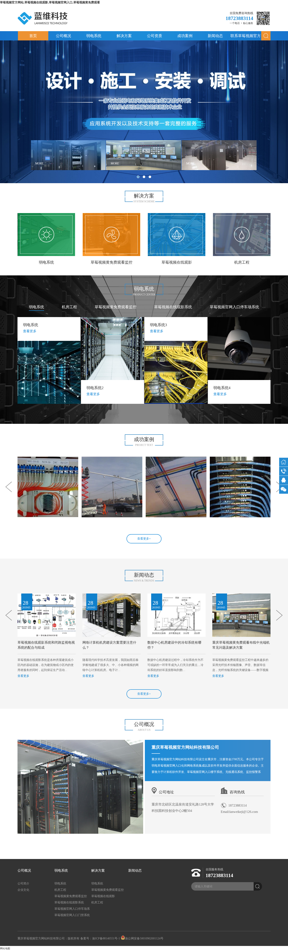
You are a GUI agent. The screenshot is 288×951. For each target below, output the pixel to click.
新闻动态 (215, 36)
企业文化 (23, 889)
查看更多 (23, 676)
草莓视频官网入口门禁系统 (72, 915)
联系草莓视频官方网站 (245, 37)
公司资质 (154, 36)
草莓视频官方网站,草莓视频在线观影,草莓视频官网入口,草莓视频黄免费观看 (50, 2)
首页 (33, 36)
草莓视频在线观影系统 (173, 307)
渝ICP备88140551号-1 (106, 938)
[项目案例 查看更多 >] (47, 487)
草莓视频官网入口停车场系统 (234, 307)
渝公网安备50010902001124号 (144, 938)
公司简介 (23, 883)
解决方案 (124, 36)
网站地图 (5, 948)
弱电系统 (93, 36)
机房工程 (69, 307)
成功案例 (184, 36)
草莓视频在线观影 (103, 896)
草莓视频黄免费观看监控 (115, 307)
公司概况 (63, 36)
